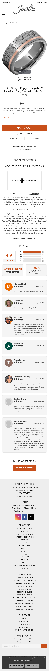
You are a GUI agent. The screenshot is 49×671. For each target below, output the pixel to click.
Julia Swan (18, 317)
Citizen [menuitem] (24, 531)
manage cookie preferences (22, 660)
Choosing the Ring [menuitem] (24, 586)
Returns (36, 138)
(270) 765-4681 (24, 79)
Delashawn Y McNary (22, 376)
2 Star (20, 259)
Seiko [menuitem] (24, 562)
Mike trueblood (20, 284)
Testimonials (25, 627)
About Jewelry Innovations (24, 166)
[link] (41, 2)
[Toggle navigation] (4, 15)
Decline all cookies (16, 666)
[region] (24, 52)
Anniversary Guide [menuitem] (24, 606)
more (41, 114)
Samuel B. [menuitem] (24, 560)
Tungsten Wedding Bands (12, 23)
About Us (24, 618)
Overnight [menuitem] (24, 551)
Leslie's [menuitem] (24, 543)
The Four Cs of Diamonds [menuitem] (24, 581)
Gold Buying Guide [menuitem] (24, 609)
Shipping (13, 138)
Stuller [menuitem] (24, 568)
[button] (6, 2)
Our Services (25, 621)
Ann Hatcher (18, 343)
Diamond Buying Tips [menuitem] (24, 583)
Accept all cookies (31, 666)
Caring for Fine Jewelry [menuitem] (24, 598)
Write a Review (24, 467)
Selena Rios (18, 301)
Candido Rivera (20, 399)
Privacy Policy (33, 658)
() (43, 252)
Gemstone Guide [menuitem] (24, 592)
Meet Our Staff (24, 624)
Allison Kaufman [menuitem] (24, 528)
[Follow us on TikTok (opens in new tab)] (31, 517)
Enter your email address (24, 642)
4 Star (20, 254)
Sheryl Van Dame (20, 421)
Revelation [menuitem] (24, 557)
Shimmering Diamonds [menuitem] (24, 565)
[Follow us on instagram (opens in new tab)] (18, 517)
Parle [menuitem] (24, 554)
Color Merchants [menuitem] (24, 534)
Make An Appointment (24, 630)
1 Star (20, 261)
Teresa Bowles (19, 360)
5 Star (20, 252)
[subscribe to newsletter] (44, 646)
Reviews (24, 246)
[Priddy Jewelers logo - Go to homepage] (24, 9)
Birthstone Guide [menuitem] (24, 589)
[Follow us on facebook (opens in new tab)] (24, 517)
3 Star (20, 256)
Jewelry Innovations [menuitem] (24, 537)
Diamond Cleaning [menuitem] (24, 600)
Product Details (24, 160)
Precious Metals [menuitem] (24, 595)
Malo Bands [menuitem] (24, 545)
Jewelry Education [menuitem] (24, 578)
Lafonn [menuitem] (24, 540)
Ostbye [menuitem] (24, 548)
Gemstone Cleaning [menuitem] (24, 603)
